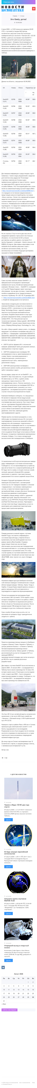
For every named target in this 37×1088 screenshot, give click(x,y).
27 (18, 997)
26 (14, 997)
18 (9, 993)
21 (23, 993)
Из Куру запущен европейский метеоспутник (16, 853)
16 (33, 990)
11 (9, 990)
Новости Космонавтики (16, 9)
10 (4, 990)
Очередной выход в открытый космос (16, 946)
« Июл (4, 1004)
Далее (8, 820)
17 (4, 993)
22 (28, 993)
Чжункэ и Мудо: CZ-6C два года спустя (16, 806)
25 (9, 997)
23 (33, 993)
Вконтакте (3, 967)
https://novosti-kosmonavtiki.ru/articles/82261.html (19, 298)
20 (18, 993)
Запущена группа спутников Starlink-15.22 (15, 900)
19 (14, 993)
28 (23, 997)
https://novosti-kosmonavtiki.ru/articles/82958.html (17, 191)
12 (14, 990)
